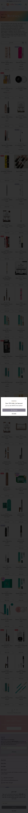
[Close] (25, 399)
